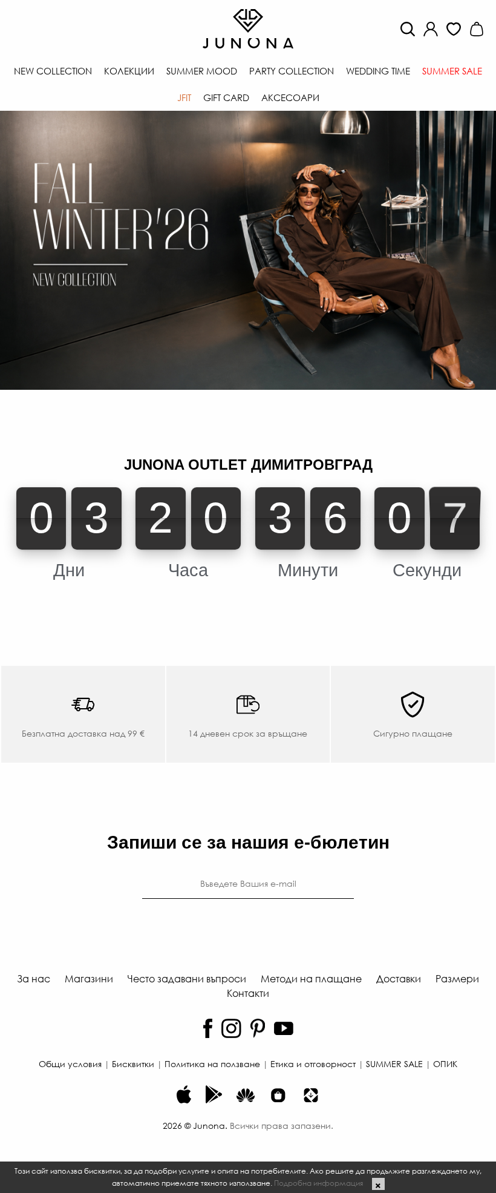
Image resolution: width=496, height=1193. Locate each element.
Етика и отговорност (313, 1063)
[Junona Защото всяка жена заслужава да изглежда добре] (248, 27)
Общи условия (70, 1063)
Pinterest (257, 1028)
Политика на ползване (212, 1063)
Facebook (207, 1028)
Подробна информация (318, 1183)
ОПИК (445, 1063)
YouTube (283, 1028)
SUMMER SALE (394, 1063)
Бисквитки (133, 1063)
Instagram (231, 1028)
